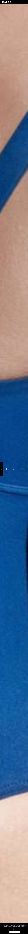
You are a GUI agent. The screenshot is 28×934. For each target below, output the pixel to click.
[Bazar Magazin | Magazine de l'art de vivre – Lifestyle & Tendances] (6, 2)
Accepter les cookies (14, 931)
